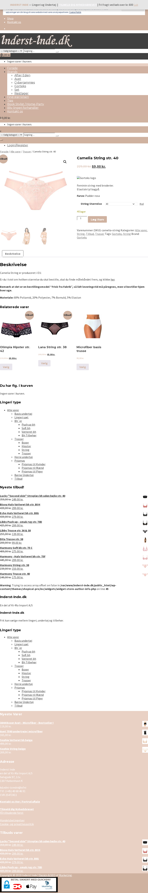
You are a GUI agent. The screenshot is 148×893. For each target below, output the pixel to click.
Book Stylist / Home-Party (25, 104)
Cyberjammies (24, 82)
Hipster (26, 446)
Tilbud (90, 234)
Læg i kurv (97, 219)
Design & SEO (47, 875)
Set (16, 89)
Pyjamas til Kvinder (33, 464)
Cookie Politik (75, 12)
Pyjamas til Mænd (33, 468)
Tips (10, 100)
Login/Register (17, 145)
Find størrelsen (18, 97)
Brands (12, 71)
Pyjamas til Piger (32, 471)
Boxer (25, 442)
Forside (12, 68)
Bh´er (18, 421)
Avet (17, 79)
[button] (65, 162)
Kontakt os (14, 22)
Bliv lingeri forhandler (23, 108)
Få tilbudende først (17, 811)
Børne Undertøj (24, 475)
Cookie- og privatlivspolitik (17, 824)
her (113, 279)
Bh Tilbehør (29, 435)
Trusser (27, 151)
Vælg (6, 367)
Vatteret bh (29, 432)
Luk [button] (136, 4)
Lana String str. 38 (52, 347)
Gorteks (20, 86)
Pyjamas (19, 460)
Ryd (142, 203)
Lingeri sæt (21, 417)
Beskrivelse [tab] (12, 253)
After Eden (22, 75)
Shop (10, 18)
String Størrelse (91, 203)
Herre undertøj (23, 457)
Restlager (21, 93)
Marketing (65, 875)
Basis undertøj (23, 413)
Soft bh (26, 428)
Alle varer (15, 151)
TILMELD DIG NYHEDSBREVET (78, 4)
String (81, 234)
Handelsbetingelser (12, 820)
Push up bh (28, 424)
